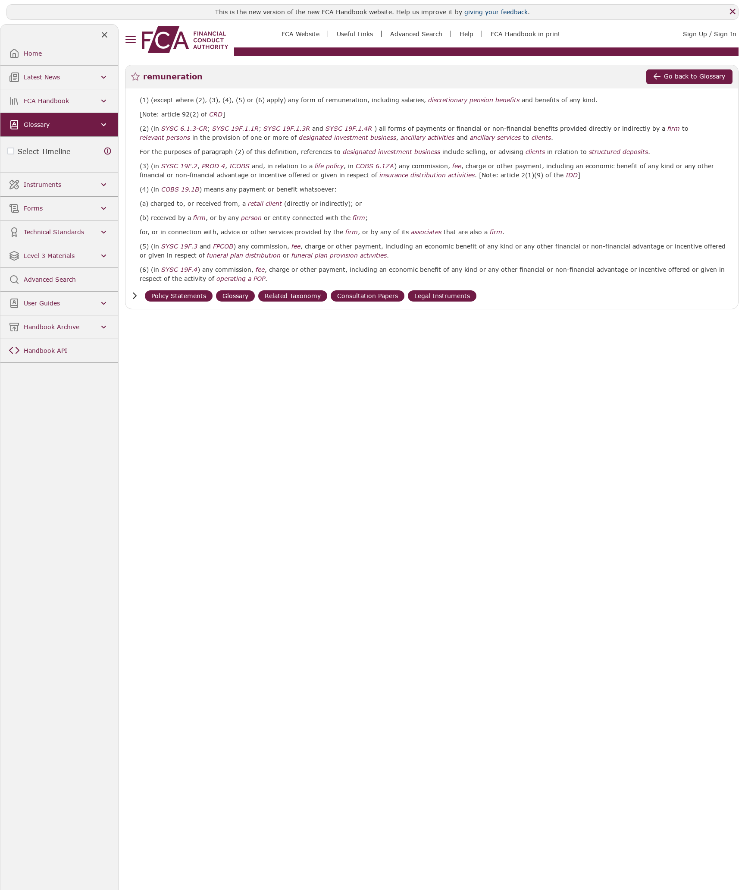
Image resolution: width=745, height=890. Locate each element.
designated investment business (347, 138)
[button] (134, 296)
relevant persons (165, 138)
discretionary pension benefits (474, 100)
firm (673, 129)
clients (541, 138)
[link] (185, 39)
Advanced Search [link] (416, 34)
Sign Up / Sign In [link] (709, 34)
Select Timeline (44, 151)
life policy (329, 166)
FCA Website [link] (300, 34)
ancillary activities (427, 138)
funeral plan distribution (244, 255)
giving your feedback (496, 12)
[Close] (732, 11)
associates (426, 232)
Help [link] (466, 34)
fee (456, 166)
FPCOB (223, 246)
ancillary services (495, 138)
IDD (572, 175)
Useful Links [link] (355, 34)
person (251, 218)
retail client (265, 204)
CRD (215, 114)
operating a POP (240, 279)
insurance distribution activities (427, 175)
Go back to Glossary (694, 76)
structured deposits (618, 152)
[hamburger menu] (130, 40)
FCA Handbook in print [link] (525, 34)
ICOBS (239, 166)
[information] (107, 151)
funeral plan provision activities (339, 255)
